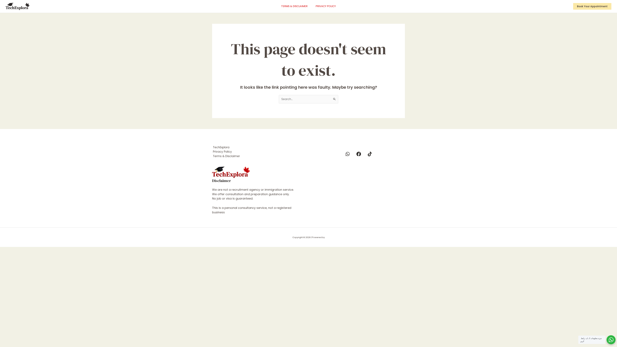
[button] (592, 6)
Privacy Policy (326, 6)
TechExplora (221, 147)
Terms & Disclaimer (294, 6)
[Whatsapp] (347, 154)
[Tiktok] (369, 154)
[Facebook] (358, 154)
